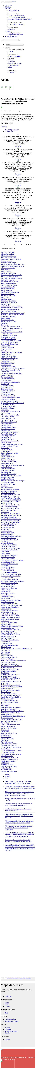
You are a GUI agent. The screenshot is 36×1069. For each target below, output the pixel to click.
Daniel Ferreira (5, 361)
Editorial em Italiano (7, 389)
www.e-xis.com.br (9, 1059)
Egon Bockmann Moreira (8, 399)
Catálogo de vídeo (10, 1019)
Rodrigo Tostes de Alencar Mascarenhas (13, 716)
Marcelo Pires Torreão (7, 596)
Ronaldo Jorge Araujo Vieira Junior (11, 719)
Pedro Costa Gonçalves (8, 662)
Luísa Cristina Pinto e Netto (9, 583)
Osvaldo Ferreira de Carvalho (10, 640)
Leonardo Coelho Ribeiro (8, 546)
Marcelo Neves (5, 595)
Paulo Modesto (5, 652)
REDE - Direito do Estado (16, 15)
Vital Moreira (5, 763)
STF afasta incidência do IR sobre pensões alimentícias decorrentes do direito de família (18, 840)
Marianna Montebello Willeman (10, 617)
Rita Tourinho (5, 705)
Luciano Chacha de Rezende (9, 564)
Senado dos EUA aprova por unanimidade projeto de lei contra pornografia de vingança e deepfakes (20, 787)
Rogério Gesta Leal (7, 718)
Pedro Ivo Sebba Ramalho (9, 664)
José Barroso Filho (6, 503)
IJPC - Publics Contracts (15, 24)
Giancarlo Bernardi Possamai (9, 453)
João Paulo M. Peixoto (7, 493)
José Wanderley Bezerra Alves (10, 520)
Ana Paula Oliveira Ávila (8, 280)
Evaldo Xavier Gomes (7, 408)
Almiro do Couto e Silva (8, 273)
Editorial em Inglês (6, 387)
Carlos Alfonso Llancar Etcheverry (11, 328)
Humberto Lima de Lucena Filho (11, 475)
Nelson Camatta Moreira (8, 636)
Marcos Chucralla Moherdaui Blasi (11, 605)
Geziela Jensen (5, 451)
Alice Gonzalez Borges (8, 268)
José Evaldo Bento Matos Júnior (10, 508)
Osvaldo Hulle (5, 641)
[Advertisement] (15, 886)
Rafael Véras (5, 673)
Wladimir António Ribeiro (9, 771)
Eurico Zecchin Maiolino (8, 406)
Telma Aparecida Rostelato (9, 744)
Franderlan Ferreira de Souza (9, 446)
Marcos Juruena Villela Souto (10, 607)
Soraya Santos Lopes (7, 738)
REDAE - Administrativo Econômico (19, 19)
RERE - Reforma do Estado (16, 17)
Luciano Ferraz (5, 565)
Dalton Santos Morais (7, 359)
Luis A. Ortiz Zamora (7, 569)
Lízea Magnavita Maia (7, 558)
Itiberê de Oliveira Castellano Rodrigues (13, 481)
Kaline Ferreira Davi (7, 534)
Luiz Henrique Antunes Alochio (10, 576)
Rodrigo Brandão (6, 714)
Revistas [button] (7, 9)
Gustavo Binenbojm (7, 463)
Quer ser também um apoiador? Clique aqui (19, 978)
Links (10, 67)
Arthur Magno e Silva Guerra (10, 309)
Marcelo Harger (5, 591)
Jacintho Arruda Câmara (8, 484)
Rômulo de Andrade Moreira (9, 721)
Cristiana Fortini (6, 354)
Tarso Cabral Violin (7, 742)
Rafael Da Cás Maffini (7, 667)
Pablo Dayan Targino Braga (9, 645)
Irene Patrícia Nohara (7, 479)
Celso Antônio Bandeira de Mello (11, 340)
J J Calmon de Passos (7, 482)
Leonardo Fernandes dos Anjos (10, 548)
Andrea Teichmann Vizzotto (9, 285)
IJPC (6, 1013)
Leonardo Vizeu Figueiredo (9, 550)
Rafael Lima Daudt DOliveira (10, 669)
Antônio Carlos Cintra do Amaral (11, 306)
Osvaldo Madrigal (6, 643)
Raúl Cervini (5, 683)
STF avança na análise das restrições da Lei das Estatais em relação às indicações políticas (19, 822)
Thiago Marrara (5, 749)
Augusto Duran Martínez (8, 311)
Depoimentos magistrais (15, 34)
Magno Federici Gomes (8, 586)
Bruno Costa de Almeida (8, 321)
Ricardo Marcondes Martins (9, 700)
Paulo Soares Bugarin (7, 659)
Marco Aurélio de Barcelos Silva (11, 600)
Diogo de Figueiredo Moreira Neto (11, 373)
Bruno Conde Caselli (7, 320)
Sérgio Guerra (5, 731)
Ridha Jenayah (5, 704)
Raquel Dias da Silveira (8, 680)
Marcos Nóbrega (6, 609)
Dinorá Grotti (5, 372)
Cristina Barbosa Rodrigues (9, 358)
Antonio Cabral (5, 304)
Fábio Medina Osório (7, 417)
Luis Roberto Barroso (7, 571)
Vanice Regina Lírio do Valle (9, 757)
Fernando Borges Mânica (8, 427)
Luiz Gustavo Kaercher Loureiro (11, 574)
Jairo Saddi (4, 486)
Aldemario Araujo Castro (8, 257)
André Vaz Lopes (6, 299)
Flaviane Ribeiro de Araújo (9, 434)
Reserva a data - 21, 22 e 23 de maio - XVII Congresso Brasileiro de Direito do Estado (18, 782)
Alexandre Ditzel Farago (8, 263)
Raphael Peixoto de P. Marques (10, 678)
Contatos (11, 72)
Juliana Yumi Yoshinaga (8, 527)
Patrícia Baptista (6, 647)
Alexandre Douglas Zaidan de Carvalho (13, 264)
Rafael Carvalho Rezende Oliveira (11, 666)
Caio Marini (4, 325)
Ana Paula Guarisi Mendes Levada (11, 278)
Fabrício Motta (5, 413)
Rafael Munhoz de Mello (8, 671)
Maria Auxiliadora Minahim (9, 614)
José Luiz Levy (5, 512)
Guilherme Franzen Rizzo (8, 461)
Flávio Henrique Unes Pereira (10, 441)
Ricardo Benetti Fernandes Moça (11, 697)
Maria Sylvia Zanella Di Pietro (10, 616)
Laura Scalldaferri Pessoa (8, 538)
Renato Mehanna (6, 692)
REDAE (7, 1006)
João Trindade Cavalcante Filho (10, 496)
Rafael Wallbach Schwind (9, 676)
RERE (7, 1004)
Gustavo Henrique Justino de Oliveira (12, 465)
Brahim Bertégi (5, 318)
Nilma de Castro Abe (7, 638)
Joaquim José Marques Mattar (10, 489)
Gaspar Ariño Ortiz (6, 449)
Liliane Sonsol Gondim (8, 557)
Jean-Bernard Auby (7, 487)
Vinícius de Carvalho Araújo (9, 759)
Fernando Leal (5, 430)
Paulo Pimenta (5, 654)
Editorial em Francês (7, 385)
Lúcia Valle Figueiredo (8, 584)
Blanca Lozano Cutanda (8, 316)
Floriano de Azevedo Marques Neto (11, 444)
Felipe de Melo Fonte (7, 420)
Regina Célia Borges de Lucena (10, 685)
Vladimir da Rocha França (9, 766)
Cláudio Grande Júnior (8, 347)
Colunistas (8, 7)
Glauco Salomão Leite (7, 460)
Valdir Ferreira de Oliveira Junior (11, 754)
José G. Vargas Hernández (9, 510)
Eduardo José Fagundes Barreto (10, 397)
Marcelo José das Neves (8, 593)
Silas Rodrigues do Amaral (9, 733)
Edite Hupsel (5, 384)
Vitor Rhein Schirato (7, 764)
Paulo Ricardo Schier (7, 655)
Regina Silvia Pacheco (7, 688)
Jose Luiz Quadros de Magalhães (11, 500)
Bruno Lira (4, 323)
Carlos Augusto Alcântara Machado (11, 332)
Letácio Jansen (5, 553)
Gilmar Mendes (5, 455)
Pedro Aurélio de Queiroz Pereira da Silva (13, 660)
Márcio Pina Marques (7, 628)
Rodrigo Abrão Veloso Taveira (10, 712)
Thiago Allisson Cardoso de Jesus (11, 747)
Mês (6, 778)
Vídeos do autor (9, 131)
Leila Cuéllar (5, 541)
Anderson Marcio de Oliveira (10, 282)
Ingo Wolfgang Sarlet (7, 477)
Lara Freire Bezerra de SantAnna (11, 536)
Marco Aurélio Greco (7, 602)
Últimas (7, 775)
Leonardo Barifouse (7, 543)
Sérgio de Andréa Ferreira (8, 728)
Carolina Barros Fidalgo (8, 337)
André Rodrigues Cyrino (8, 295)
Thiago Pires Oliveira (7, 752)
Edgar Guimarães (6, 380)
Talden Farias (5, 740)
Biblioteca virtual (13, 65)
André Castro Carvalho (8, 287)
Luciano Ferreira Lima (7, 567)
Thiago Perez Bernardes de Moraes (11, 750)
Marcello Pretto (5, 590)
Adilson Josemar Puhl (7, 254)
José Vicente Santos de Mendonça (11, 519)
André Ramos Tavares (7, 294)
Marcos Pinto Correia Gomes (9, 610)
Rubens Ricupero (6, 723)
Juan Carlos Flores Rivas (8, 524)
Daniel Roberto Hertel (7, 363)
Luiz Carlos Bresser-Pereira (9, 572)
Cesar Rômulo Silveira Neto (9, 344)
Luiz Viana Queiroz (7, 577)
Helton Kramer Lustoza (8, 468)
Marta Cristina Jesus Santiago (10, 619)
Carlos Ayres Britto (6, 333)
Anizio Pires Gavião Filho (9, 302)
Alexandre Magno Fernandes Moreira (12, 266)
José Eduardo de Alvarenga (9, 506)
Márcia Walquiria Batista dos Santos (12, 626)
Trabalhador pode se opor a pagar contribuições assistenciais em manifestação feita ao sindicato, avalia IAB (19, 815)
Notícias (10, 60)
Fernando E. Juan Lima (8, 429)
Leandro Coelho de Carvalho (9, 539)
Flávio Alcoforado (6, 437)
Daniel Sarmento (6, 365)
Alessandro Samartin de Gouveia (11, 259)
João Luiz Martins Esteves (9, 491)
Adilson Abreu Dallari (7, 252)
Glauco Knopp (5, 458)
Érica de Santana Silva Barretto (10, 411)
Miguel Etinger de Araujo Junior (10, 629)
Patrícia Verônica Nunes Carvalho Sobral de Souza (16, 648)
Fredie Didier (5, 448)
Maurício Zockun (6, 624)
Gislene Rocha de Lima (8, 456)
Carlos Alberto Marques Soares (10, 327)
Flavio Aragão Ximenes (8, 436)
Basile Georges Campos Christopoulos (12, 313)
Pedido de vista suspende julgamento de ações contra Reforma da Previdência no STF (18, 804)
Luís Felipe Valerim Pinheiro (9, 579)
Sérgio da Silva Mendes (8, 726)
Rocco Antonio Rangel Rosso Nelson (12, 711)
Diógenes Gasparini (7, 377)
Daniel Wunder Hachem (8, 366)
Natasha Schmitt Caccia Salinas (10, 635)
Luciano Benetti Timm (7, 562)
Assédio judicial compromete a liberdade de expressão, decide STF (18, 809)
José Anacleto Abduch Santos (10, 501)
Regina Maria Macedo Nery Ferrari (11, 686)
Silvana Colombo (6, 735)
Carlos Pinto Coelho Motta (9, 335)
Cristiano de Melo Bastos (8, 356)
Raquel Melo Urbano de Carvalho (11, 681)
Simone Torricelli (6, 737)
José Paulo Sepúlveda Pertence (10, 513)
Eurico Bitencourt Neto (8, 404)
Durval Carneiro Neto (7, 378)
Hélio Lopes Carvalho (7, 470)
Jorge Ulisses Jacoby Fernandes (10, 498)
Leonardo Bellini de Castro (9, 545)
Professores (8, 5)
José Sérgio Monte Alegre (8, 517)
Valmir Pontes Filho (7, 756)
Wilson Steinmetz (6, 770)
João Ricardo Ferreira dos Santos (11, 494)
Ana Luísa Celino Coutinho (9, 276)
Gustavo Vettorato (6, 467)
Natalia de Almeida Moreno (9, 633)
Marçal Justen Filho (7, 612)
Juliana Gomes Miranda (8, 526)
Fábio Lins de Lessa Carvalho (10, 415)
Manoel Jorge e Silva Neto (9, 588)
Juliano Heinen (5, 529)
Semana (7, 776)
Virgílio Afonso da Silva (8, 761)
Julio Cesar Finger (6, 531)
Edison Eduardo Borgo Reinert (10, 382)
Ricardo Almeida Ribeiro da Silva (11, 695)
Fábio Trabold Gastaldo (8, 418)
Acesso (7, 47)
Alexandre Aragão (6, 261)
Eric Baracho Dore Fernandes (10, 401)
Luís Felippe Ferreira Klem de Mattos (12, 581)
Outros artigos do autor (12, 130)
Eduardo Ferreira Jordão (8, 396)
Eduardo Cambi (5, 392)
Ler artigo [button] (4, 126)
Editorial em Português (8, 391)
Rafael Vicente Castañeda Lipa (10, 674)
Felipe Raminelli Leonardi (9, 422)
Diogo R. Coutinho (6, 375)
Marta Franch (5, 621)
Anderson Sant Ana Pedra (9, 283)
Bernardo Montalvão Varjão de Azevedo (13, 314)
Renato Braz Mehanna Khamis (10, 690)
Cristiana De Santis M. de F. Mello (11, 352)
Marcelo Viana (5, 598)
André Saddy (5, 297)
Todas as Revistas (13, 10)
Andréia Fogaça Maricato (8, 301)
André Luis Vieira (6, 290)
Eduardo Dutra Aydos (7, 394)
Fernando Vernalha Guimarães (10, 432)
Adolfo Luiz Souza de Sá (8, 256)
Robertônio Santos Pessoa (9, 709)
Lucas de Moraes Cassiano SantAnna (12, 560)
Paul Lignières (5, 650)
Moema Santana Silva (7, 631)
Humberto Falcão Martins (8, 474)
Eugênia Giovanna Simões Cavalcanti (12, 403)
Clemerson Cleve (6, 349)
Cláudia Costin (5, 346)
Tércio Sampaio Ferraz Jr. (8, 745)
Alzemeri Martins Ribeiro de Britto (11, 275)
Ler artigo (18, 146)
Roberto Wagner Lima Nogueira (10, 707)
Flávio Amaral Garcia (7, 439)
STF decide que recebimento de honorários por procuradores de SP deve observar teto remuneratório (19, 827)
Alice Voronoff (5, 269)
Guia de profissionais (11, 36)
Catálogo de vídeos (14, 33)
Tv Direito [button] (8, 31)
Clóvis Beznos (5, 351)
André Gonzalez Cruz (7, 288)
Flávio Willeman (6, 442)
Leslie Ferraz (5, 551)
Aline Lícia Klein (6, 271)
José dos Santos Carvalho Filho (10, 505)
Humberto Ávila (6, 472)
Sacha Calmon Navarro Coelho (10, 725)
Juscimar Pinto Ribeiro (7, 532)
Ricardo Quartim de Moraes (9, 702)
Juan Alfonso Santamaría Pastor (10, 522)
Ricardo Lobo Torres (7, 699)
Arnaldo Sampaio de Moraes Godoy (12, 307)
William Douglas (6, 768)
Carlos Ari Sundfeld (7, 330)
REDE (7, 1003)
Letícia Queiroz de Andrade (9, 555)
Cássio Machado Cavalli (8, 339)
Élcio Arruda (5, 410)
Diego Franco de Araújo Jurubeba (11, 370)
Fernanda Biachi (6, 425)
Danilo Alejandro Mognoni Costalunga (12, 368)
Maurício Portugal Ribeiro (9, 622)
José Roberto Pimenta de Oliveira (11, 515)
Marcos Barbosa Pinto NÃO (9, 603)
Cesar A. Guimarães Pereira (9, 342)
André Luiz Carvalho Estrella (10, 292)
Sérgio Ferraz (5, 730)
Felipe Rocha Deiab (7, 423)
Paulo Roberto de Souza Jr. (9, 657)
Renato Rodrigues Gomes (8, 693)
